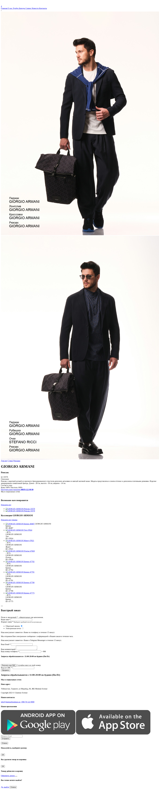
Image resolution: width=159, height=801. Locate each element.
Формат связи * (7, 622)
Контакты (43, 8)
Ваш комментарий (8, 649)
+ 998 (43, 651)
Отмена (4, 743)
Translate (18, 4)
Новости (35, 8)
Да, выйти (5, 787)
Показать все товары (9, 520)
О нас (10, 8)
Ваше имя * (5, 620)
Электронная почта (13, 628)
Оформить (5, 670)
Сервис (28, 8)
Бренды (22, 8)
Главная (4, 8)
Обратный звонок (13, 626)
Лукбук (16, 8)
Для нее (4, 461)
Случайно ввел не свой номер (29, 665)
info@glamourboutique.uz (11, 702)
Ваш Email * (6, 644)
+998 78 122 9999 (27, 702)
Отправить (5, 738)
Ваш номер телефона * (10, 651)
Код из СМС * (6, 668)
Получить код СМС (8, 665)
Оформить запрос (8, 776)
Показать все (6, 505)
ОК (3, 755)
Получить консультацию (17, 490)
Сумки (10, 461)
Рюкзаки (16, 461)
